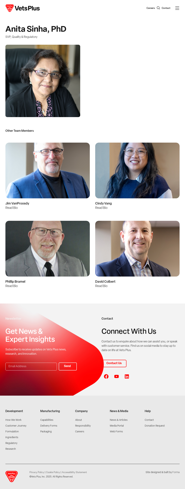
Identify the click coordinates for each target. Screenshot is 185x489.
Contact (166, 8)
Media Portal (117, 426)
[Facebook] (106, 376)
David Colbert (105, 282)
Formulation (12, 431)
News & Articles (119, 420)
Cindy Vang (103, 203)
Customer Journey (15, 426)
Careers (151, 8)
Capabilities (46, 420)
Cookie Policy (53, 472)
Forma (176, 472)
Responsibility (83, 426)
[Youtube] (116, 376)
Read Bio (11, 208)
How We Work (13, 420)
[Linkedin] (127, 376)
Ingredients (11, 437)
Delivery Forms (48, 426)
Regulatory (11, 443)
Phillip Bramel (15, 282)
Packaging (46, 431)
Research (10, 449)
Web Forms (116, 431)
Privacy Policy (37, 472)
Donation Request (155, 426)
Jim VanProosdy (17, 203)
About (78, 420)
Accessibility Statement (74, 472)
